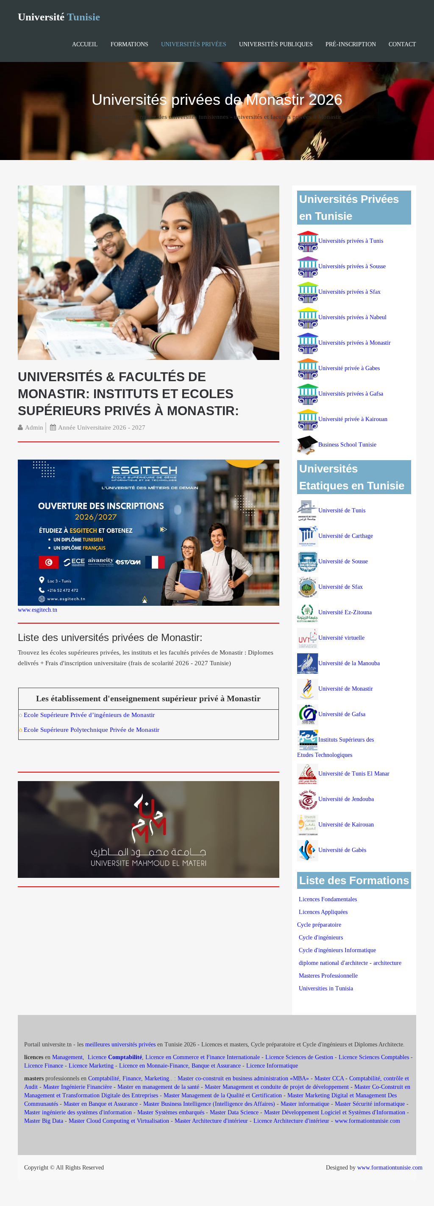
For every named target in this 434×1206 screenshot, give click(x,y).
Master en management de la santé (158, 1087)
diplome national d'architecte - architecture (350, 963)
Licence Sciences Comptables (374, 1057)
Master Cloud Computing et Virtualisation (119, 1121)
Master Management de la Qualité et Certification (223, 1095)
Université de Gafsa (341, 714)
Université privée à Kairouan (352, 419)
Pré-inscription (351, 44)
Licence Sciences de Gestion (299, 1057)
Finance (131, 1078)
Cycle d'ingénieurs (321, 937)
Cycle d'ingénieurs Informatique (337, 950)
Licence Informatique (272, 1066)
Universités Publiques (276, 44)
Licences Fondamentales (328, 899)
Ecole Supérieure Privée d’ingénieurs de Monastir (89, 714)
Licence (115, 1057)
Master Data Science (234, 1112)
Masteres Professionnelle (328, 976)
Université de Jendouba (347, 799)
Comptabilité (103, 1078)
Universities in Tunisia (326, 988)
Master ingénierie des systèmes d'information (78, 1112)
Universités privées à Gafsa (350, 394)
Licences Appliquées (323, 912)
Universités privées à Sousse (352, 266)
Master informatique (305, 1104)
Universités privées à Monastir (354, 343)
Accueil (85, 44)
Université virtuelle (342, 638)
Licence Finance (43, 1066)
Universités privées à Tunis (350, 241)
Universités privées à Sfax (349, 292)
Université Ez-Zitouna (345, 612)
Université (59, 16)
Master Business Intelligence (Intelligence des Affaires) (209, 1104)
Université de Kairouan (346, 824)
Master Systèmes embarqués (170, 1112)
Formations (129, 44)
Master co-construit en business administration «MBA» (243, 1078)
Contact (402, 44)
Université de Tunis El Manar (354, 773)
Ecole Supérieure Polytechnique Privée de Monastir (91, 729)
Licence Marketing (91, 1066)
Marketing (157, 1078)
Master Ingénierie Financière (77, 1087)
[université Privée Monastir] (148, 272)
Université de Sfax (340, 587)
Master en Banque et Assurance (101, 1104)
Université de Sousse (343, 561)
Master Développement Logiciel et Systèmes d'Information (334, 1112)
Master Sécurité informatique (370, 1104)
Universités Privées (193, 44)
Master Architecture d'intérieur (212, 1121)
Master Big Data (43, 1121)
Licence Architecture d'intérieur (292, 1121)
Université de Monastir (345, 689)
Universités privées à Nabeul (352, 317)
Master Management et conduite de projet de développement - (279, 1087)
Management (67, 1057)
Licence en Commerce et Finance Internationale (202, 1057)
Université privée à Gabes (349, 368)
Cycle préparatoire (320, 925)
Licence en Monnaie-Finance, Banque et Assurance (180, 1066)
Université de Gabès (342, 850)
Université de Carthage (345, 536)
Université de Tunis (341, 510)
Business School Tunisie (347, 444)
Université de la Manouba (349, 663)
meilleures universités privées (120, 1044)
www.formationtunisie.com (367, 1121)
